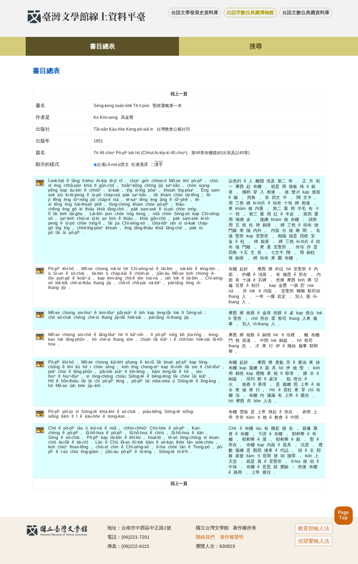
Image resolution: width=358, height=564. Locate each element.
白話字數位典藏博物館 (250, 12)
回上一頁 (179, 94)
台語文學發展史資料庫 (194, 12)
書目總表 (102, 46)
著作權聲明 (231, 537)
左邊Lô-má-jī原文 (113, 164)
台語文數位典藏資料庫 (305, 12)
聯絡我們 (205, 537)
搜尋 (255, 46)
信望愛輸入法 (313, 541)
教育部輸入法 (313, 528)
